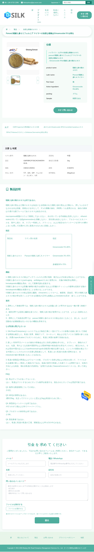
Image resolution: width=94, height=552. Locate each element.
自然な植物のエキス (30, 29)
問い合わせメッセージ (15, 481)
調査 (88, 2)
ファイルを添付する (14, 504)
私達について (47, 12)
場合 (71, 11)
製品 (15, 29)
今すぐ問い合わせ (84, 15)
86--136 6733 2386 (12, 2)
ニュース (65, 13)
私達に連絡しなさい (56, 12)
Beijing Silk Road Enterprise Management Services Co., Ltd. (43, 548)
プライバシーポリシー (67, 537)
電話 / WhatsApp (55, 458)
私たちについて (23, 537)
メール (9, 458)
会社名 (51, 470)
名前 (8, 470)
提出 (47, 520)
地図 (82, 537)
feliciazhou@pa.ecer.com (32, 2)
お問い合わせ (48, 537)
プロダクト (38, 15)
